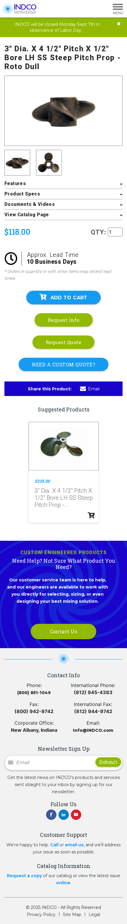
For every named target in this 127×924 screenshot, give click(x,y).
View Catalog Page (26, 214)
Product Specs (22, 194)
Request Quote (64, 342)
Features (15, 183)
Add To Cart (69, 297)
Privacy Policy (41, 914)
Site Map (72, 914)
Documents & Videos (29, 204)
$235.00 (42, 481)
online (63, 882)
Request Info (63, 320)
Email (94, 389)
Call (54, 844)
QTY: (98, 232)
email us (74, 844)
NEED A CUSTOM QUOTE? (63, 364)
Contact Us (63, 631)
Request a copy (24, 875)
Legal (94, 914)
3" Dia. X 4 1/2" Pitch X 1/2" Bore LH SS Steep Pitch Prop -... (64, 497)
